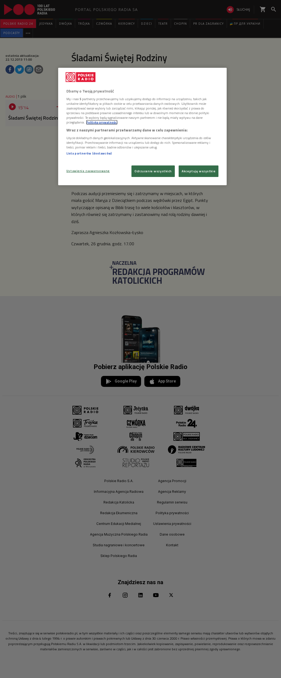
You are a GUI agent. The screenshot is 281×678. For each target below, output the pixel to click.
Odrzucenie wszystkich (153, 171)
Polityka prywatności (101, 122)
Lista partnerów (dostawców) (89, 153)
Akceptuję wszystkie (198, 171)
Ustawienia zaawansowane (88, 170)
